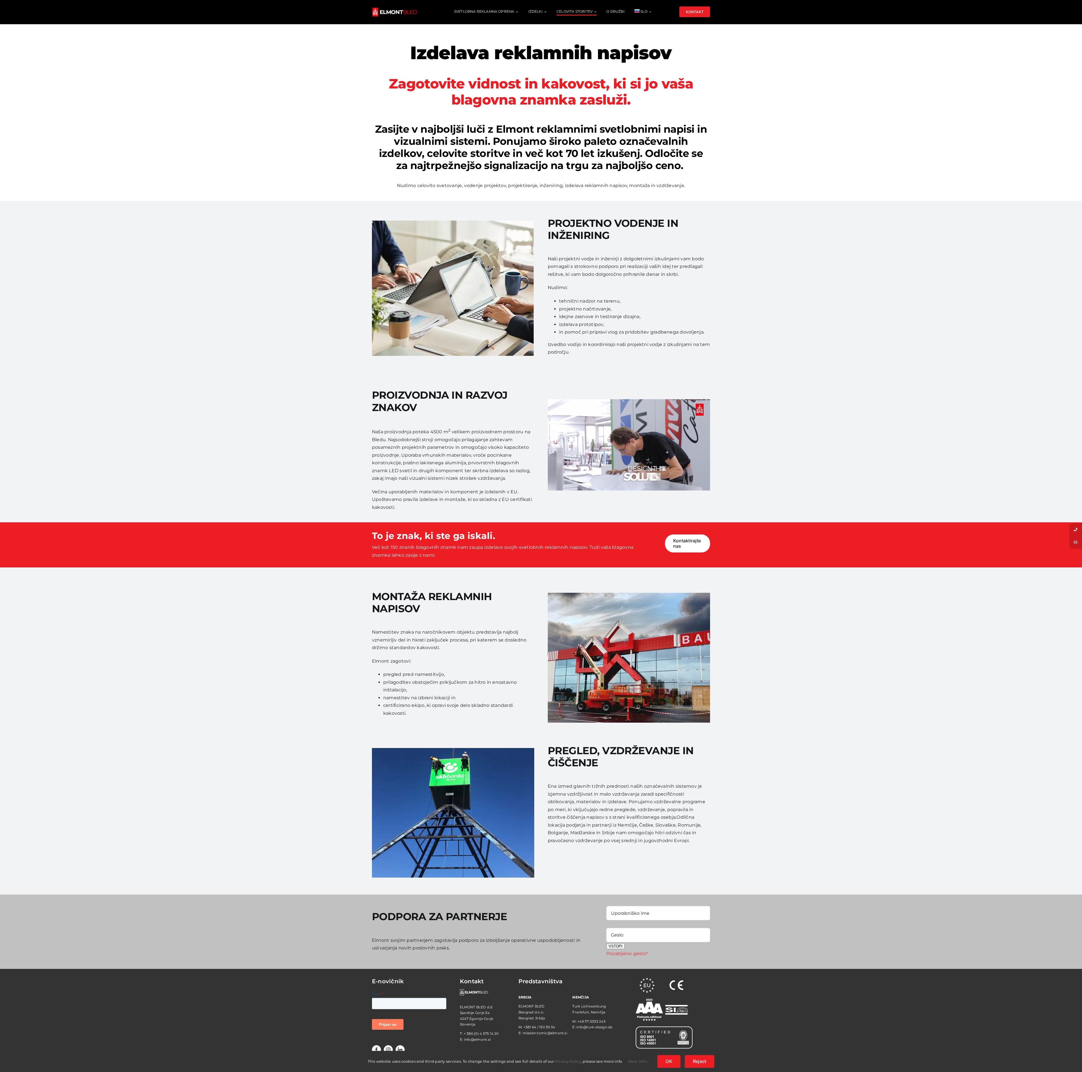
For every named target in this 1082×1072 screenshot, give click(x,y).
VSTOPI (615, 946)
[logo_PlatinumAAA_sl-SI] (649, 1001)
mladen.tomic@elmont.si (545, 1033)
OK (669, 1061)
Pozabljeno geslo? (627, 953)
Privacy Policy (568, 1061)
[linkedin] (400, 1049)
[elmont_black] (394, 9)
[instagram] (388, 1049)
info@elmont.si (477, 1039)
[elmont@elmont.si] (1075, 542)
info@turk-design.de (595, 1027)
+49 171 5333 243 (591, 1021)
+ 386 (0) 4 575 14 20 (481, 1033)
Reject (699, 1061)
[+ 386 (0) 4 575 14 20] (1075, 529)
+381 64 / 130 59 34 (539, 1027)
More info (637, 1061)
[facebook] (376, 1049)
